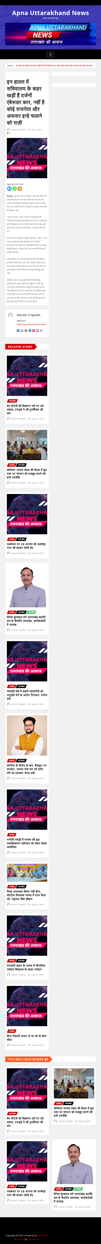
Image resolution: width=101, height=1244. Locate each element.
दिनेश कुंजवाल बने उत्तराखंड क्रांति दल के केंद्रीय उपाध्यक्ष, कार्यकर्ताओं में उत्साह (26, 620)
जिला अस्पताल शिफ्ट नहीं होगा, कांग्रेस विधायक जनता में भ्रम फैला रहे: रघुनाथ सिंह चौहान (26, 895)
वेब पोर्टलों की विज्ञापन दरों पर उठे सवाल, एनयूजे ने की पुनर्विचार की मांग (25, 409)
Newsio (20, 1239)
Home (10, 65)
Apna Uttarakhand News (50, 13)
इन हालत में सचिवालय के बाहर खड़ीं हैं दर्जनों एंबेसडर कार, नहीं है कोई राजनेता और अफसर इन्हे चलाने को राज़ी (54, 65)
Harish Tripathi (18, 129)
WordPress (42, 1235)
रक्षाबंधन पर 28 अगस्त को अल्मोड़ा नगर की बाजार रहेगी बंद (26, 546)
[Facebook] (9, 188)
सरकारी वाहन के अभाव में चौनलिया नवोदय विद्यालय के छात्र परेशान (26, 967)
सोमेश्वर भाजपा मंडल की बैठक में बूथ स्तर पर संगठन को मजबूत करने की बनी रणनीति (27, 473)
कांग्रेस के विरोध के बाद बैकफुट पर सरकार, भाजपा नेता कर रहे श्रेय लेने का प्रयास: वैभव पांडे (27, 769)
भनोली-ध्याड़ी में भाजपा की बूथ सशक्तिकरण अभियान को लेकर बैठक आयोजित (27, 843)
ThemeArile (33, 1239)
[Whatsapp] (14, 188)
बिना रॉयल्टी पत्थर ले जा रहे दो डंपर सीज (27, 1038)
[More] (19, 188)
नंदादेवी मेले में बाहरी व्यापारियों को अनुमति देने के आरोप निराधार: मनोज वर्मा (27, 695)
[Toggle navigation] (50, 54)
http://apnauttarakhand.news (31, 324)
